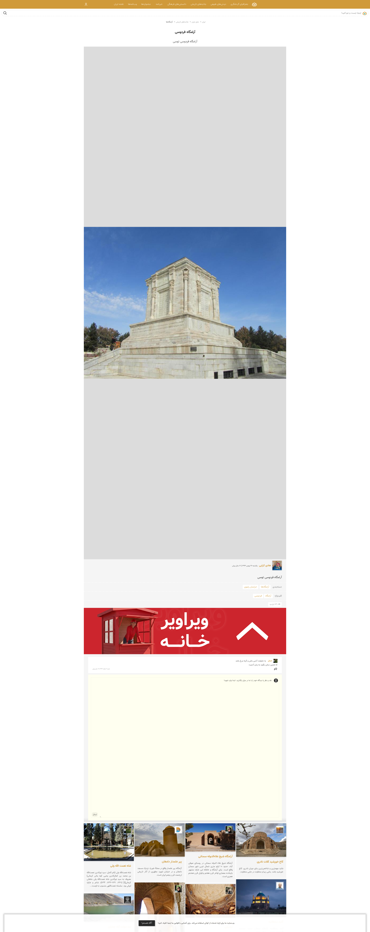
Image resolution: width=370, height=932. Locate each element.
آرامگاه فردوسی (185, 32)
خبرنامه (159, 4)
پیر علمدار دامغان (172, 861)
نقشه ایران (119, 4)
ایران (203, 22)
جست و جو (5, 13)
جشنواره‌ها (146, 4)
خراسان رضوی (250, 587)
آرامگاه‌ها (169, 22)
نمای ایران (254, 4)
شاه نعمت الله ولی (120, 866)
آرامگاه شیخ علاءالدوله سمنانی (215, 856)
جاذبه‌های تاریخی (198, 4)
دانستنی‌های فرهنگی (176, 4)
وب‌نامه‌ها (132, 4)
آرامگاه (268, 596)
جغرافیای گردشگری (239, 4)
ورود (86, 4)
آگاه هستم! (146, 923)
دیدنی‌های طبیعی (218, 4)
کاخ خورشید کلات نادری (270, 862)
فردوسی (258, 596)
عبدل (269, 660)
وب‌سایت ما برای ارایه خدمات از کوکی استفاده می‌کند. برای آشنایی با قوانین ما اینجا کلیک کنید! (196, 923)
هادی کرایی (265, 566)
